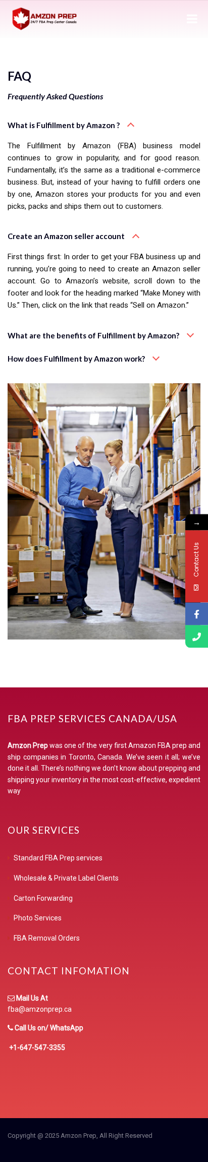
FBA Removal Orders (47, 938)
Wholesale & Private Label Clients (66, 878)
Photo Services (38, 918)
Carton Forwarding (43, 898)
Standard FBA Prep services (58, 858)
